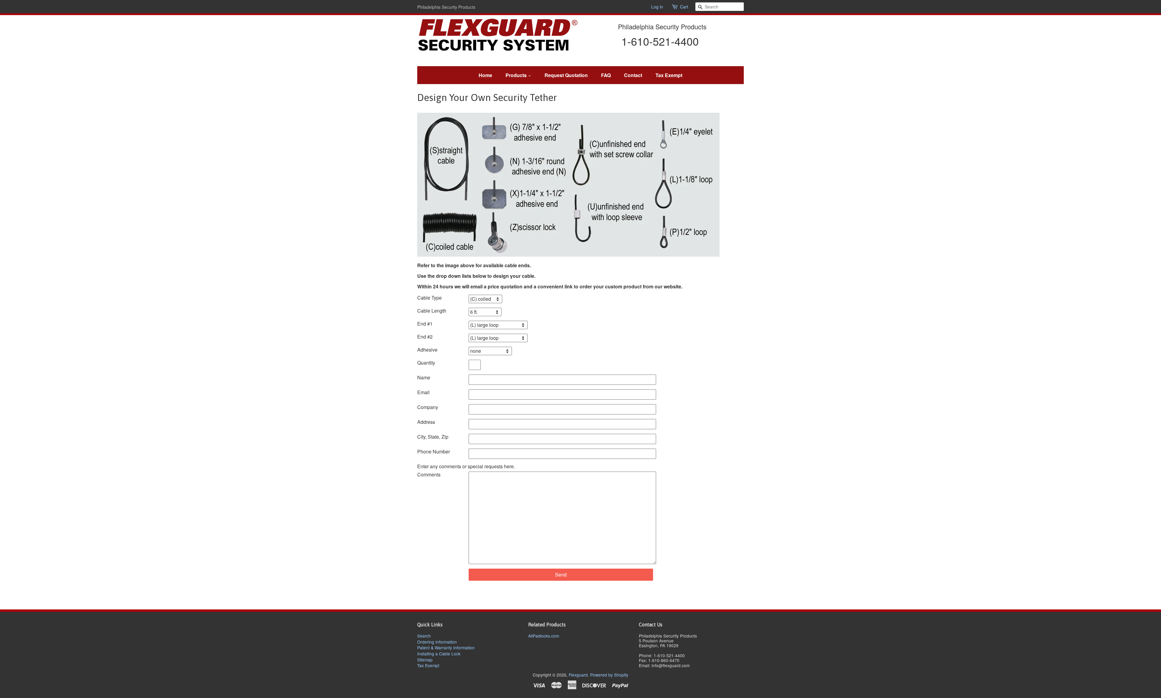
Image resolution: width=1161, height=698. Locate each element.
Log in (657, 7)
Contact (633, 75)
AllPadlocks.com (543, 636)
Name (423, 377)
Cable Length (431, 310)
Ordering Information (437, 642)
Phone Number (433, 451)
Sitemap (425, 660)
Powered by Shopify (609, 675)
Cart (684, 6)
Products (517, 75)
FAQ (606, 75)
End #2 (425, 336)
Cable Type (429, 297)
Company (427, 407)
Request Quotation (566, 75)
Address (426, 422)
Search (424, 636)
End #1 (425, 323)
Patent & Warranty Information (446, 647)
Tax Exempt (668, 75)
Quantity (426, 362)
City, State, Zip (432, 437)
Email (423, 392)
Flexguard (578, 675)
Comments (429, 474)
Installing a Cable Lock (438, 654)
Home (485, 75)
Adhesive (427, 349)
